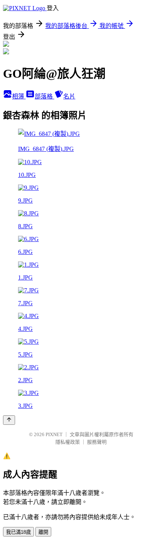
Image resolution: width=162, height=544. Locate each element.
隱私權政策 (67, 442)
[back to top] (9, 420)
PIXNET (54, 434)
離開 (43, 532)
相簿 (19, 96)
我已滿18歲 (18, 532)
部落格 (44, 96)
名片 (69, 96)
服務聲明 (97, 442)
